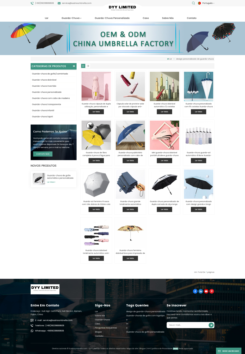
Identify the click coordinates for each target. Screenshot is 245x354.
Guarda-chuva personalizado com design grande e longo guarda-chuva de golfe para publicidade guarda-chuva (199, 203)
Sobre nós (168, 18)
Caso (146, 18)
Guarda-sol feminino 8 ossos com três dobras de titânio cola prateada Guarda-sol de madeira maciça (96, 203)
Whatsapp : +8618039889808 (49, 330)
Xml (149, 348)
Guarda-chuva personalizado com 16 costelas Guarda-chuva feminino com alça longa (199, 105)
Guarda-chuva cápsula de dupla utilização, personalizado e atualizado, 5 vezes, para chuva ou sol (96, 105)
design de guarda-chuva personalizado (145, 311)
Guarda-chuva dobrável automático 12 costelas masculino (164, 105)
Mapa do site (132, 348)
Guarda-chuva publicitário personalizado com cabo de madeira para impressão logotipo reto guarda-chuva (130, 154)
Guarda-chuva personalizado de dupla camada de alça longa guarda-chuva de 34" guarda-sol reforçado (164, 203)
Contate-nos (42, 154)
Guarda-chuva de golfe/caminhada (50, 73)
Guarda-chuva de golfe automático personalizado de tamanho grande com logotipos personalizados (60, 176)
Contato (191, 18)
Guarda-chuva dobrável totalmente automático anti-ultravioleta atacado (96, 252)
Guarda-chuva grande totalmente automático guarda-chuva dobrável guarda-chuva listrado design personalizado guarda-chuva (130, 203)
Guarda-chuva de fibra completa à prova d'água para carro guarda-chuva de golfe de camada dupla (96, 154)
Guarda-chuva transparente (46, 104)
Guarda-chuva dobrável (44, 79)
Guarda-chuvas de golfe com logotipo (145, 315)
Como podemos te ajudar (50, 132)
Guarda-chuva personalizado (112, 18)
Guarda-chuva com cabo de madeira (51, 98)
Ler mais (50, 182)
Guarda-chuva (70, 18)
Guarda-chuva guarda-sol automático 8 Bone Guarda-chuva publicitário (198, 154)
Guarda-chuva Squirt (42, 116)
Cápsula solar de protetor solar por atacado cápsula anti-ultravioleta (130, 105)
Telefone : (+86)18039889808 (49, 325)
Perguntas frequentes (106, 327)
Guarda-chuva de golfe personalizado (145, 331)
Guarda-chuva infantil (43, 110)
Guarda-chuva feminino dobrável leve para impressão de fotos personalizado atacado (130, 252)
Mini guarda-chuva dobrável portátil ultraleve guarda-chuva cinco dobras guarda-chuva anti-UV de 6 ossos (164, 154)
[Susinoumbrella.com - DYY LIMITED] (122, 9)
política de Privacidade (162, 348)
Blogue (98, 331)
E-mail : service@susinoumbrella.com (53, 320)
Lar (46, 18)
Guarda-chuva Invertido (44, 86)
